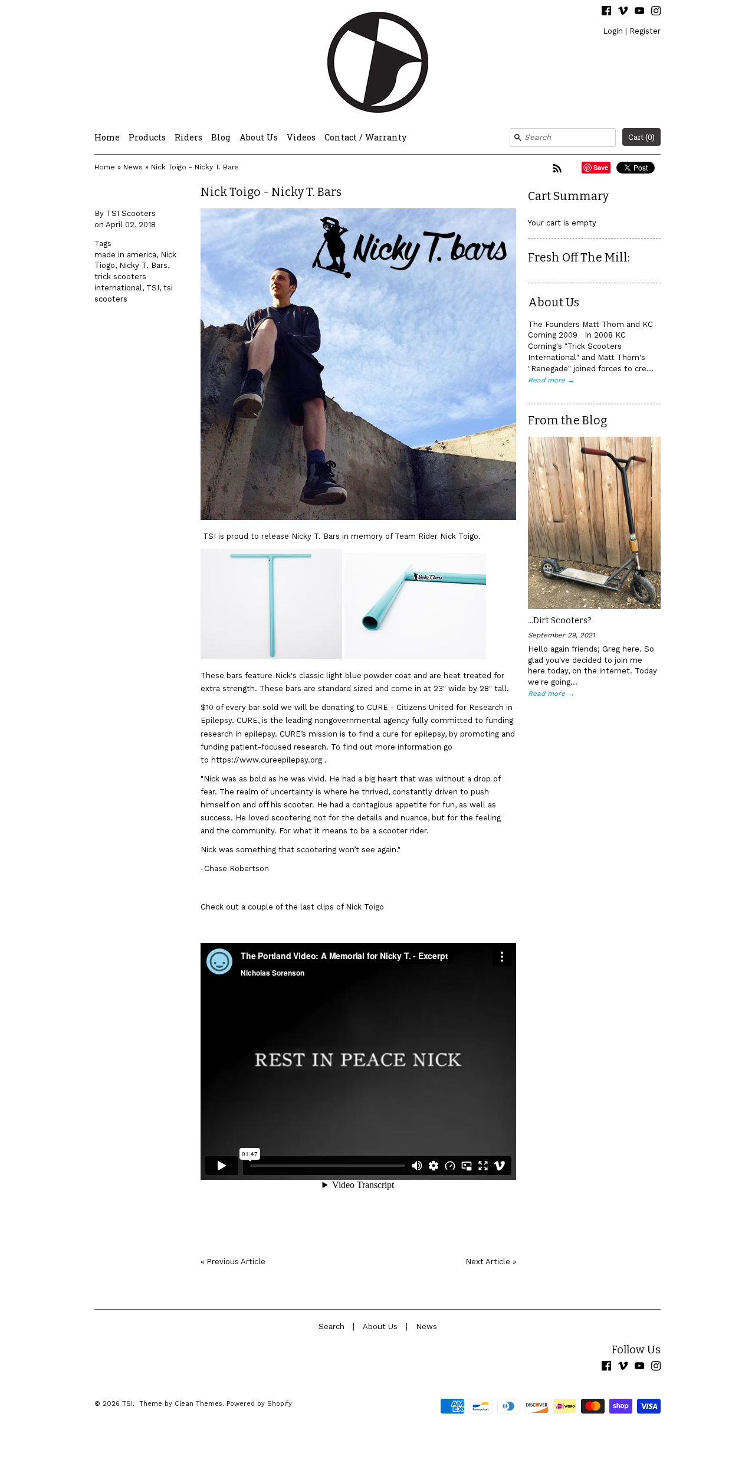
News (133, 167)
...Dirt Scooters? (560, 621)
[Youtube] (639, 12)
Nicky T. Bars (143, 265)
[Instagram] (656, 12)
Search (331, 1326)
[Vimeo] (623, 12)
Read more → (551, 380)
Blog (221, 137)
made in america (125, 254)
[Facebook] (606, 12)
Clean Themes (198, 1404)
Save (600, 167)
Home (107, 137)
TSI (152, 287)
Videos (301, 137)
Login (613, 31)
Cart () (641, 137)
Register (645, 31)
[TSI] (377, 64)
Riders (188, 137)
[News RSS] (557, 168)
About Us (258, 137)
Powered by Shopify (259, 1404)
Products (147, 137)
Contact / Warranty (365, 137)
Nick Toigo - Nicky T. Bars (195, 167)
